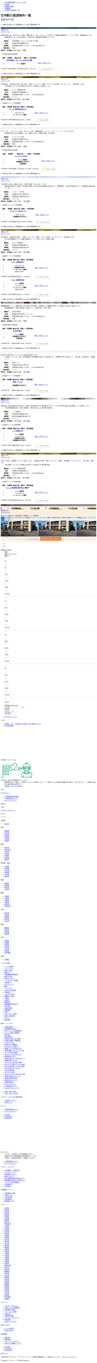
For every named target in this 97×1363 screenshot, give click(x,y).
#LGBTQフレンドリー (12, 1088)
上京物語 (8, 1186)
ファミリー (8, 988)
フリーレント (9, 968)
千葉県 (7, 851)
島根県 (7, 917)
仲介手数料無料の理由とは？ (14, 1178)
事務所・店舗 (9, 996)
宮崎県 (7, 950)
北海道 (7, 824)
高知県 (7, 932)
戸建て (7, 998)
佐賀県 (7, 943)
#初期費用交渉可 (10, 1029)
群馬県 (7, 859)
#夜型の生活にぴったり (12, 1076)
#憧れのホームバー (11, 1080)
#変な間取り (9, 1036)
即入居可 (8, 1006)
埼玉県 (7, 853)
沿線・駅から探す (11, 1091)
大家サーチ (8, 1102)
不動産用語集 (9, 1315)
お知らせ (8, 1313)
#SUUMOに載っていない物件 (15, 1066)
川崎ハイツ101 (17, 382)
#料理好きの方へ (10, 1056)
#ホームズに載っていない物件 (15, 1064)
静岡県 (7, 885)
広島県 (7, 915)
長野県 (7, 868)
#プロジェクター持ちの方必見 (15, 1074)
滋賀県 (7, 902)
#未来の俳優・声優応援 (12, 1040)
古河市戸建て (17, 331)
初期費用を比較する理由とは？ (15, 1180)
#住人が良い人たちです (12, 1068)
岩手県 (7, 833)
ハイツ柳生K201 (17, 431)
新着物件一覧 (9, 1201)
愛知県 (7, 883)
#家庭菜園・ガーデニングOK (14, 1050)
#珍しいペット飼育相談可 (13, 1031)
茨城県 (7, 4)
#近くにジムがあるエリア (13, 1054)
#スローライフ (9, 1042)
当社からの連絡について (13, 1343)
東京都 (7, 847)
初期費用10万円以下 (11, 1004)
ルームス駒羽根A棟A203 (17, 109)
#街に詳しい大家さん (12, 1046)
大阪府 (7, 896)
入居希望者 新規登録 (12, 796)
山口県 (7, 921)
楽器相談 (8, 1010)
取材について (9, 1176)
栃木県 (7, 857)
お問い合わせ (9, 1330)
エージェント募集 (11, 1312)
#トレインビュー (10, 1084)
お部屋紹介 (8, 1199)
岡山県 (7, 913)
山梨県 (7, 866)
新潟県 (7, 872)
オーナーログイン (11, 800)
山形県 (7, 839)
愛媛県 (7, 928)
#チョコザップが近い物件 (13, 1062)
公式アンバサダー (11, 1321)
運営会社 (8, 1337)
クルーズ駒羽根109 (17, 280)
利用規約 (8, 1339)
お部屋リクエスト (11, 1100)
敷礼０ (7, 972)
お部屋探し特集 (10, 1193)
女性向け (8, 982)
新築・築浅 (8, 970)
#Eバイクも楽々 (10, 1072)
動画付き (8, 1002)
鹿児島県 (8, 952)
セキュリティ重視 (11, 1014)
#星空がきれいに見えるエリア (15, 1058)
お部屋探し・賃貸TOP (12, 1170)
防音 (6, 1012)
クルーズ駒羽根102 (17, 262)
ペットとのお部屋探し (12, 1182)
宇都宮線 (8, 8)
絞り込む (7, 713)
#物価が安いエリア (11, 1060)
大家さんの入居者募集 (12, 1308)
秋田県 (7, 835)
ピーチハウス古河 (21, 156)
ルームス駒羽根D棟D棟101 (15, 488)
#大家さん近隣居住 (11, 1044)
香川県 (7, 930)
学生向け (8, 992)
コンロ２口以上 (10, 994)
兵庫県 (7, 898)
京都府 (7, 900)
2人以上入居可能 (10, 990)
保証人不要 (8, 976)
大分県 (7, 948)
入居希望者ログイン (11, 798)
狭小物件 (8, 1020)
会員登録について (11, 1174)
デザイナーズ (9, 984)
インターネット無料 (11, 980)
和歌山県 (8, 906)
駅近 (6, 986)
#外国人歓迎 (9, 1027)
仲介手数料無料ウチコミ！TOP (15, 2)
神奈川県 (8, 849)
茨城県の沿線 (9, 6)
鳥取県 (7, 919)
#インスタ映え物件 (11, 1052)
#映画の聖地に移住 (11, 1078)
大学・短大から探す (11, 1093)
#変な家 (7, 1035)
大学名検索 (8, 1197)
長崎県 (7, 945)
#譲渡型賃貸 (9, 1082)
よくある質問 (9, 1328)
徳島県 (7, 934)
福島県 (7, 841)
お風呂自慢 (8, 1008)
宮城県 (7, 837)
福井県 (7, 876)
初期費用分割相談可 (11, 974)
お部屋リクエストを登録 (13, 786)
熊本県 (7, 946)
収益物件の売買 (10, 1310)
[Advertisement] (48, 743)
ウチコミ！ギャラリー (12, 1317)
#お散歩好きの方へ (11, 1086)
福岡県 (7, 941)
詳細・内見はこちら (44, 63)
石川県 (7, 870)
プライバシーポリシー (12, 1341)
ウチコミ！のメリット (8, 810)
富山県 (7, 874)
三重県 (7, 889)
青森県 (7, 831)
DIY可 (7, 1018)
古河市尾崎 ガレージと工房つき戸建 (19, 60)
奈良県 (7, 904)
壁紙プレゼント (10, 978)
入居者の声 (8, 1184)
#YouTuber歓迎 (9, 1070)
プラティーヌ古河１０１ (18, 211)
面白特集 (8, 1319)
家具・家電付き (10, 1016)
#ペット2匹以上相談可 (12, 1033)
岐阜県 (7, 887)
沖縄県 (7, 959)
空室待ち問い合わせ (51, 539)
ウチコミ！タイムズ (11, 1306)
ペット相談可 (9, 966)
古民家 (7, 1000)
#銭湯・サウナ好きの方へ (13, 1048)
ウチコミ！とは (10, 1172)
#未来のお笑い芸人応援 (12, 1038)
